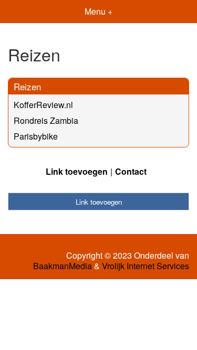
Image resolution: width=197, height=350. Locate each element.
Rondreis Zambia (46, 120)
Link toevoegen (77, 171)
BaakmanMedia (62, 266)
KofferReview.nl (43, 105)
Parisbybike (36, 136)
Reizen (27, 86)
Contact (131, 171)
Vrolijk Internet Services (145, 266)
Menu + (98, 11)
